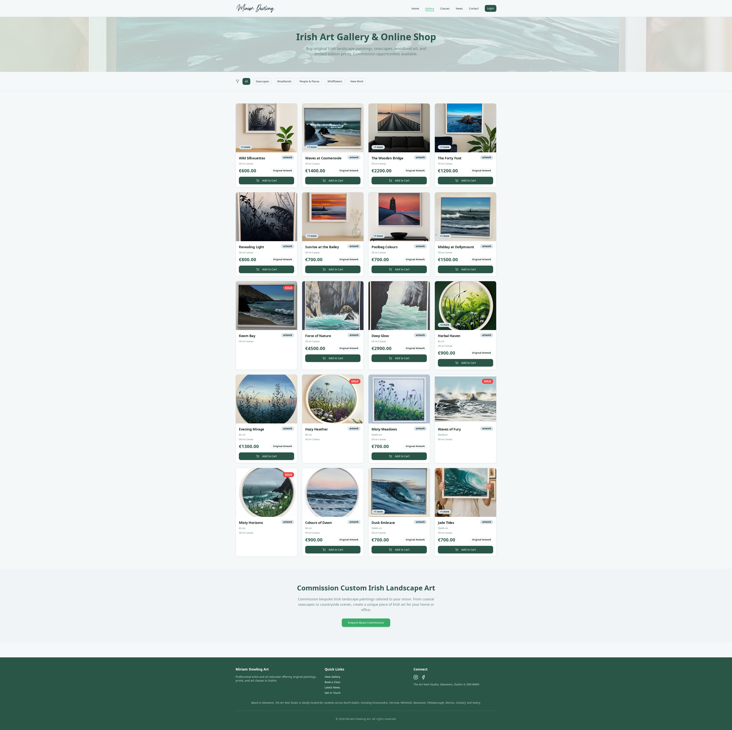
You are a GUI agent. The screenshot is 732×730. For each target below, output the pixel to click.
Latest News (332, 687)
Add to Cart (269, 180)
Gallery (429, 8)
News (459, 8)
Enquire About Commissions (366, 622)
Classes (445, 8)
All (246, 81)
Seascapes (262, 81)
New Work (356, 81)
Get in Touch (333, 693)
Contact (474, 8)
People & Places (309, 81)
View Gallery (332, 677)
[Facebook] (423, 677)
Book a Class (332, 682)
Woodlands (284, 81)
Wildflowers (334, 81)
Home (415, 8)
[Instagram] (415, 677)
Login (490, 8)
